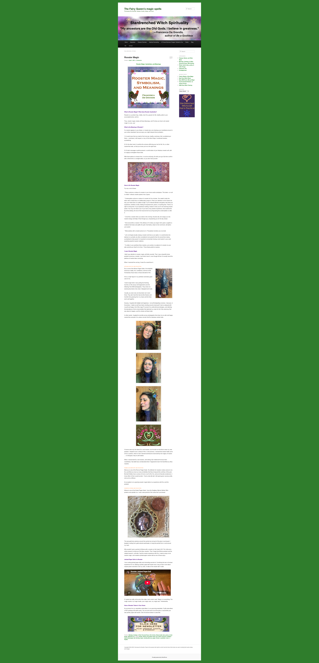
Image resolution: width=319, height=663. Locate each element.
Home (126, 42)
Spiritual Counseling (154, 42)
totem (167, 638)
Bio (125, 45)
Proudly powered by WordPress (159, 657)
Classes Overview (142, 42)
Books (187, 42)
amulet (140, 636)
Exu (157, 636)
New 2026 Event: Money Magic (187, 80)
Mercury (150, 638)
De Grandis (149, 636)
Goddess (169, 636)
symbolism (163, 638)
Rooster (158, 638)
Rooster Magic (131, 57)
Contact (131, 45)
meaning (146, 638)
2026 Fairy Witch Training (185, 85)
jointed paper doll (131, 638)
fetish (159, 636)
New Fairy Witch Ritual (185, 78)
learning (138, 638)
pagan (154, 638)
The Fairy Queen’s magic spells (142, 8)
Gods (125, 638)
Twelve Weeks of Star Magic (186, 76)
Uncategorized (182, 70)
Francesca (139, 60)
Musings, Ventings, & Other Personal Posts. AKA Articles (142, 635)
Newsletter (132, 42)
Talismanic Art (131, 636)
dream (154, 636)
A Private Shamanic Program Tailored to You (172, 42)
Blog (192, 42)
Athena (144, 636)
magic (141, 638)
